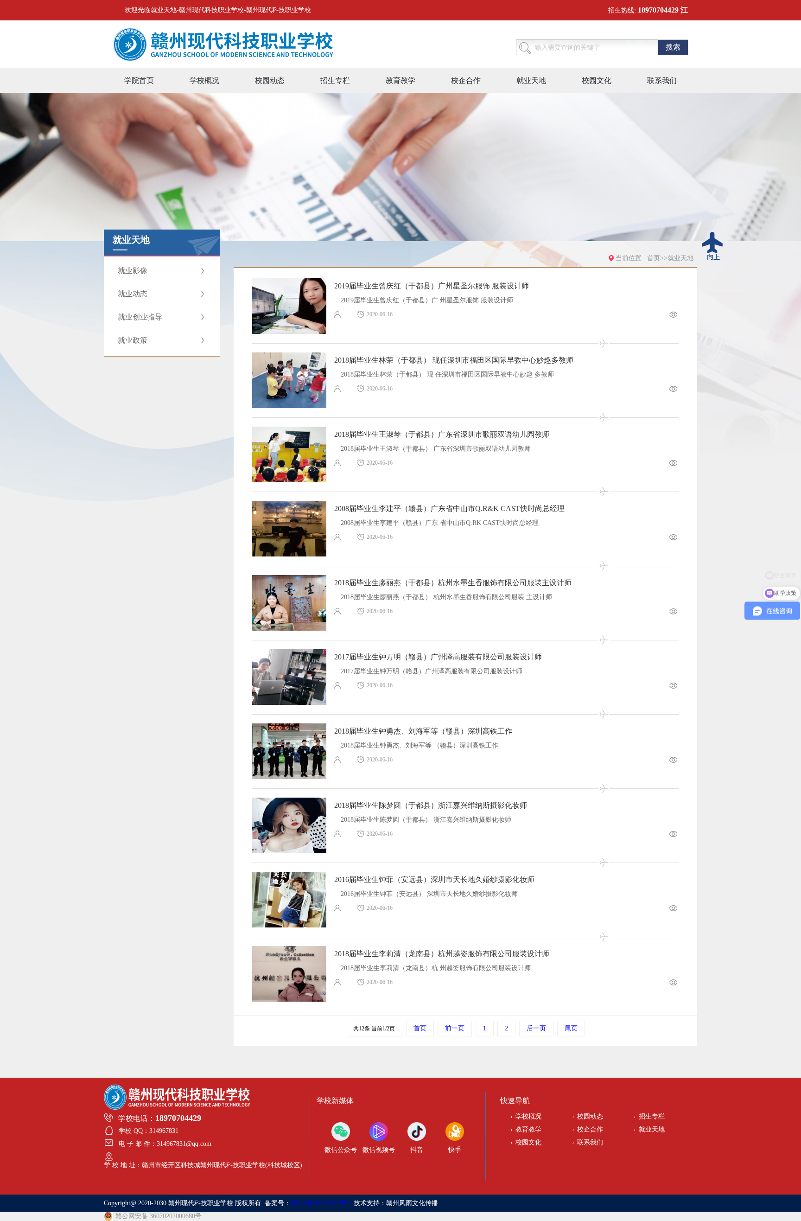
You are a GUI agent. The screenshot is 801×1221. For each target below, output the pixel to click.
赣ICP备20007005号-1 (321, 1203)
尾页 (571, 1028)
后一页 (536, 1028)
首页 (653, 258)
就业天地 (680, 258)
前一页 (454, 1028)
